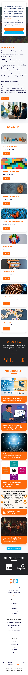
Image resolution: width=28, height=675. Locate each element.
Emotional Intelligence (14, 630)
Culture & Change (14, 611)
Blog (14, 647)
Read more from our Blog (14, 548)
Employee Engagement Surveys (14, 628)
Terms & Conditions (10, 670)
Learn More (5, 98)
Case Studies (14, 650)
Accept (14, 29)
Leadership (14, 608)
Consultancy (14, 614)
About (14, 642)
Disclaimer (19, 670)
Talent (14, 606)
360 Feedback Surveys (14, 625)
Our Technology (14, 644)
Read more (6, 153)
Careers (14, 652)
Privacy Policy (9, 668)
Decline (14, 32)
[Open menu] (26, 3)
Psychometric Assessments (14, 622)
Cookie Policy (8, 18)
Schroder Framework (14, 633)
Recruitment (14, 603)
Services (14, 600)
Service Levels (18, 668)
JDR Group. (17, 664)
